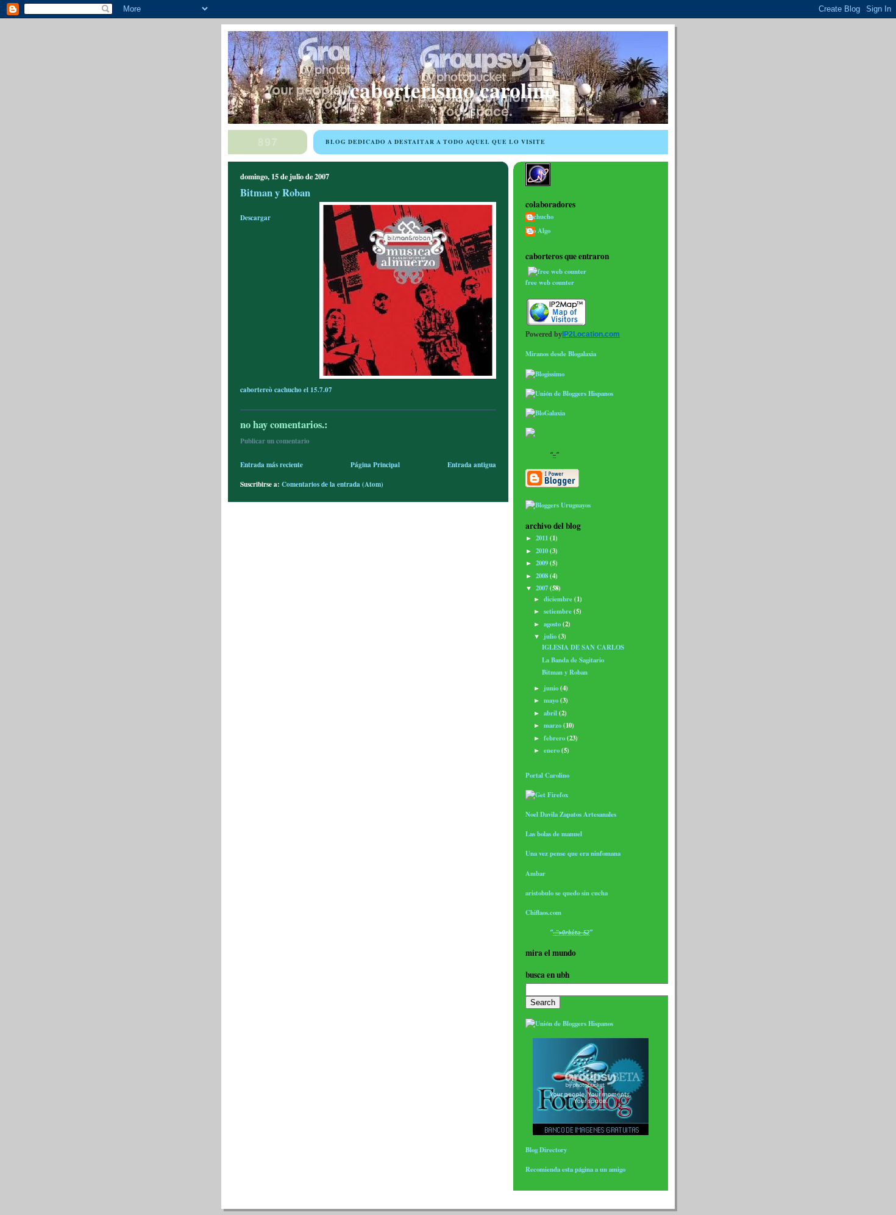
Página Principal (375, 465)
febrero (555, 738)
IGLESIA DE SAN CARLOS (583, 647)
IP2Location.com (591, 334)
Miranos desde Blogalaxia (560, 354)
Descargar (255, 218)
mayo (552, 700)
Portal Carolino (547, 775)
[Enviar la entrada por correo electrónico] (335, 390)
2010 (543, 551)
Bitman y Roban (275, 192)
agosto (553, 624)
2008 (543, 576)
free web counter (549, 282)
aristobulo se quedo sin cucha (566, 893)
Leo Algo (537, 230)
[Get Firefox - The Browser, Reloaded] (546, 795)
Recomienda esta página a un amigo (575, 1169)
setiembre (559, 611)
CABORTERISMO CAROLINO (453, 90)
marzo (553, 725)
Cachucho (539, 216)
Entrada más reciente (271, 465)
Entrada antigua (471, 465)
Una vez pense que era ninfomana (572, 853)
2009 (543, 563)
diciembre (559, 599)
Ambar (535, 873)
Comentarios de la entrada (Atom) (332, 484)
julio (551, 636)
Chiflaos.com (543, 912)
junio (552, 688)
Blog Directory (546, 1150)
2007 (543, 588)
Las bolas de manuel (553, 834)
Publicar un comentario (275, 441)
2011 (543, 538)
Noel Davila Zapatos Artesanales (570, 814)
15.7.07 (321, 390)
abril (551, 713)
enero (552, 750)
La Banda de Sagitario (573, 660)
